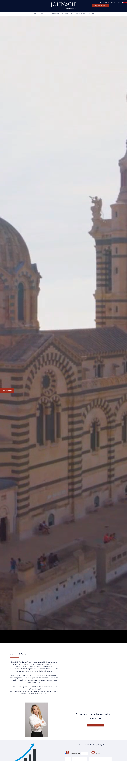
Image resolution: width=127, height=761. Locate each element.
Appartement (75, 754)
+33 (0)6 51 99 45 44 (100, 5)
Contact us (14, 691)
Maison (97, 754)
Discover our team (95, 725)
